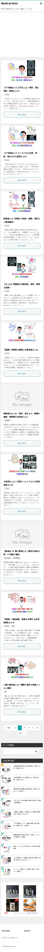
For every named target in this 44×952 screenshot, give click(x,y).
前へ (9, 728)
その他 (7, 94)
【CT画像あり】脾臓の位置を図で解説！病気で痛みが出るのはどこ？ (27, 859)
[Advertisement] (22, 35)
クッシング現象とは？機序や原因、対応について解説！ (26, 870)
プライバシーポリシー (10, 938)
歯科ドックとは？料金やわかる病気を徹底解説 (26, 847)
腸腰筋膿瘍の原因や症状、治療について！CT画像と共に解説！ (26, 836)
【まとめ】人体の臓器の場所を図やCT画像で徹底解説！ (27, 801)
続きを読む (22, 115)
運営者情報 (6, 931)
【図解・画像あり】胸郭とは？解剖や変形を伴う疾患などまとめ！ (26, 813)
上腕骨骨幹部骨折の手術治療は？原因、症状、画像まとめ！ (26, 767)
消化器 (7, 626)
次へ (21, 733)
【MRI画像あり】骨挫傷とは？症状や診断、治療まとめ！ (26, 778)
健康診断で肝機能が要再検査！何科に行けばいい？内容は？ (26, 790)
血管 (12, 626)
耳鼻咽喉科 (16, 558)
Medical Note (9, 3)
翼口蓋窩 (7, 558)
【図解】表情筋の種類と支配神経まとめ (21, 350)
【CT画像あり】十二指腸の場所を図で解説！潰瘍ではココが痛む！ (26, 824)
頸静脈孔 (7, 420)
